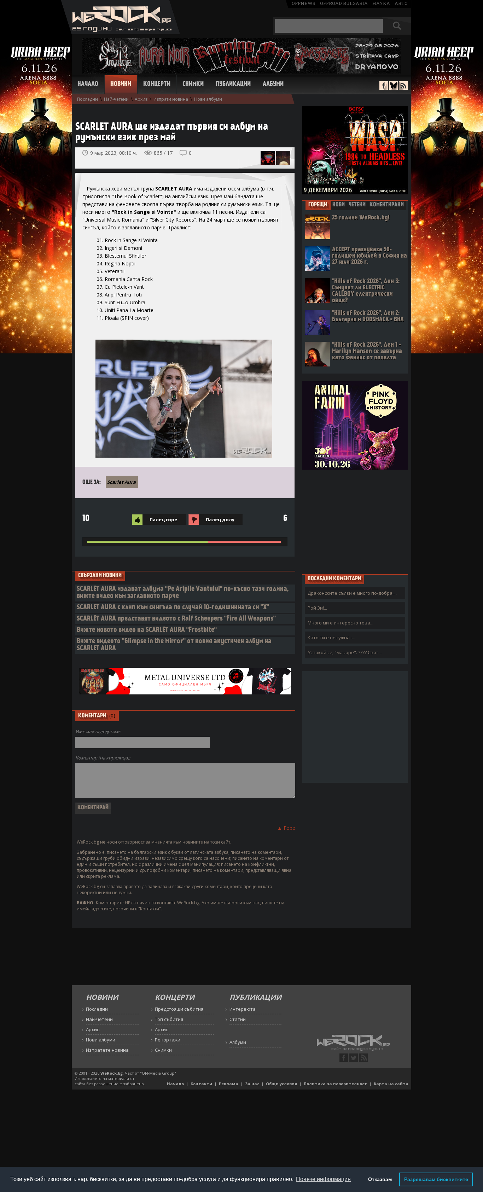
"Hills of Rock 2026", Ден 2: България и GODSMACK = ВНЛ (368, 316)
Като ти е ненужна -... (331, 637)
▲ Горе (286, 827)
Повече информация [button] (323, 1179)
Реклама (228, 1083)
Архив (141, 99)
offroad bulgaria (344, 3)
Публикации (233, 84)
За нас (252, 1083)
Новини (120, 84)
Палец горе (163, 519)
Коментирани (386, 205)
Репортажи (167, 1040)
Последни (87, 99)
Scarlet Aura (121, 482)
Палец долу (220, 519)
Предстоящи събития (179, 1009)
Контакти (201, 1083)
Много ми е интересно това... (340, 623)
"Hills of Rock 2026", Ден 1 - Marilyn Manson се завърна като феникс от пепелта (367, 351)
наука (381, 3)
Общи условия (281, 1083)
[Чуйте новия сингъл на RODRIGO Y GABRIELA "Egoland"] (283, 158)
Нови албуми (208, 99)
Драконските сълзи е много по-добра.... (352, 593)
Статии (237, 1019)
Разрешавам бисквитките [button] (436, 1179)
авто (401, 3)
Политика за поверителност (335, 1083)
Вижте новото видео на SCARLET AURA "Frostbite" (147, 630)
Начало (87, 84)
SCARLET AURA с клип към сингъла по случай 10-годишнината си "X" (173, 607)
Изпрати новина (170, 99)
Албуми (273, 84)
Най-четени (116, 99)
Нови (338, 205)
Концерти (156, 84)
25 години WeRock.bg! (360, 218)
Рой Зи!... (317, 608)
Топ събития (169, 1019)
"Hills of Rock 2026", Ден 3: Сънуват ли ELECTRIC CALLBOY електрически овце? (366, 291)
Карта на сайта (391, 1083)
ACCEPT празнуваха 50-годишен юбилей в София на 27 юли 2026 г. (369, 256)
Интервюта (242, 1009)
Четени (357, 205)
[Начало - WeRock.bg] (120, 32)
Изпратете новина (107, 1050)
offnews (303, 3)
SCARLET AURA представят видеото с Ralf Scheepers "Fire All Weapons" (176, 619)
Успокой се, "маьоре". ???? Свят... (345, 652)
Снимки (193, 84)
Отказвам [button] (380, 1179)
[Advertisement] (355, 521)
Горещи (317, 205)
